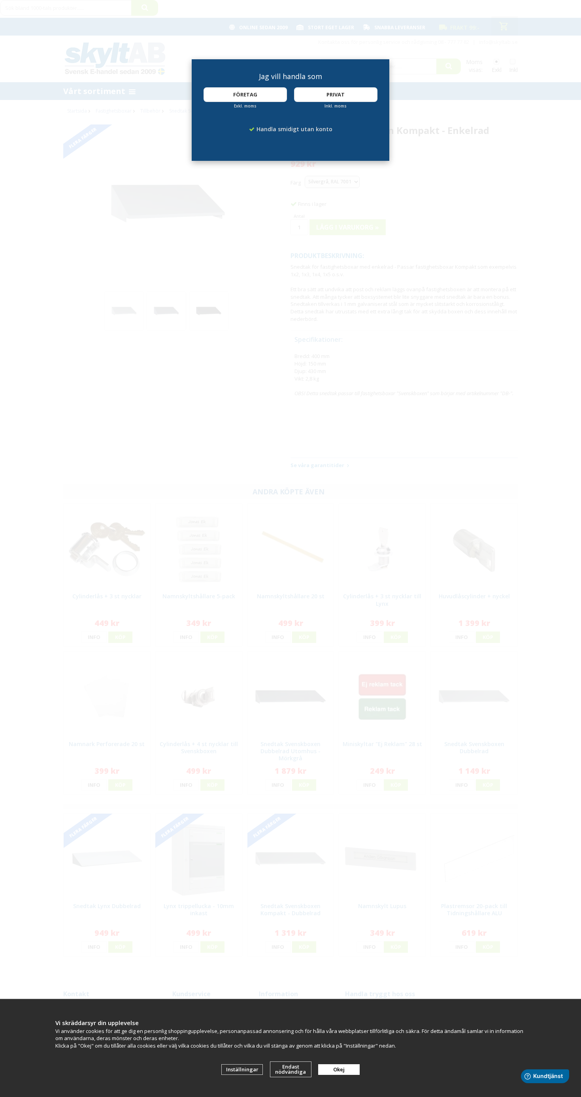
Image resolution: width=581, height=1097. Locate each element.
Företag (245, 94)
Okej (339, 1069)
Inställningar (242, 1069)
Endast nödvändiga (290, 1069)
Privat (335, 94)
